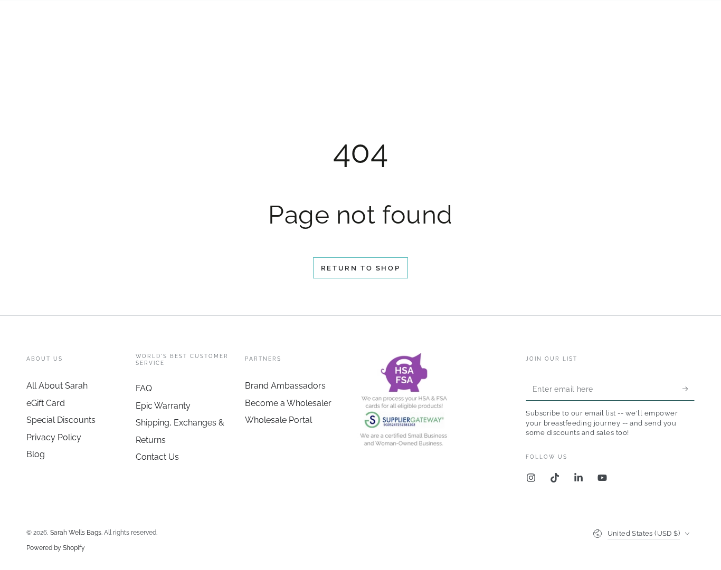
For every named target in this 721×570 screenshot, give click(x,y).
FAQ (144, 388)
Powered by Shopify (55, 548)
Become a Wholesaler (288, 403)
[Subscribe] (688, 388)
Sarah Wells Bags (75, 532)
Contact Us (157, 457)
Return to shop (360, 268)
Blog (35, 454)
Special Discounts (61, 420)
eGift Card (45, 403)
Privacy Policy (53, 437)
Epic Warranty (163, 406)
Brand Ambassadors (285, 386)
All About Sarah (57, 386)
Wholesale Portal (278, 420)
